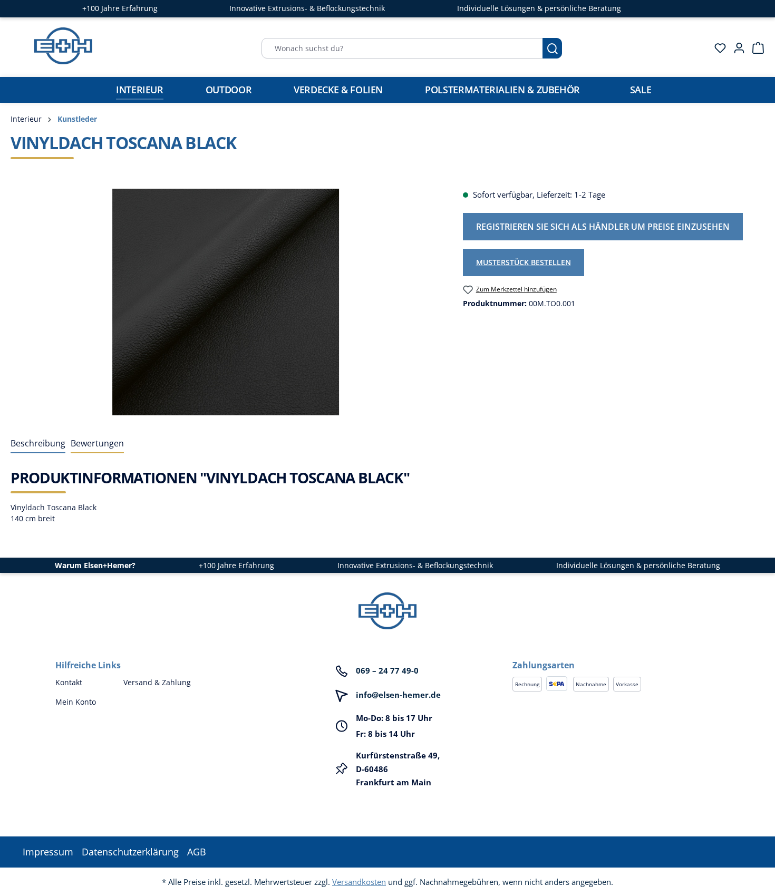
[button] (616, 655)
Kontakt (68, 682)
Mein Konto (75, 702)
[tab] (38, 443)
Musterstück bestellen (523, 262)
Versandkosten (359, 881)
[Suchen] (552, 48)
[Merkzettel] (717, 48)
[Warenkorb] (754, 48)
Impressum (48, 851)
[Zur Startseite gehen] (63, 45)
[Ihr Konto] (735, 48)
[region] (226, 302)
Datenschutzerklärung (130, 851)
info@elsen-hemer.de (398, 694)
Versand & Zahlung (157, 682)
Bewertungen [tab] (97, 443)
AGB (196, 851)
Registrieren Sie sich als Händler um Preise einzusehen (603, 226)
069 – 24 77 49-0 (387, 670)
